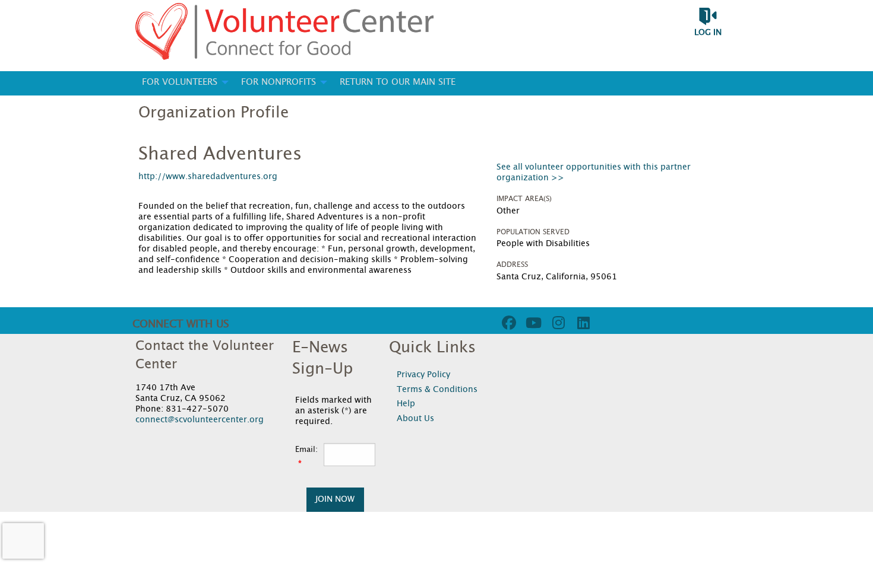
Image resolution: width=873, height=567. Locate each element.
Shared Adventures (220, 154)
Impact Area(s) (524, 198)
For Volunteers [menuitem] (179, 82)
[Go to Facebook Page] (507, 322)
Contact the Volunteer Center (204, 355)
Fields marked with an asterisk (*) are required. (333, 411)
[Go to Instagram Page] (557, 322)
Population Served (533, 231)
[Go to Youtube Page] (532, 322)
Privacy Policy (423, 375)
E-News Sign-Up (322, 358)
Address (512, 264)
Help (406, 404)
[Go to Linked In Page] (582, 322)
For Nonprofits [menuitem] (278, 82)
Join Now (335, 499)
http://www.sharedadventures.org (207, 177)
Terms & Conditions (437, 390)
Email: (306, 450)
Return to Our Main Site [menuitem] (398, 82)
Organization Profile (213, 112)
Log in (708, 32)
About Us (415, 419)
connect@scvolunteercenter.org (199, 420)
